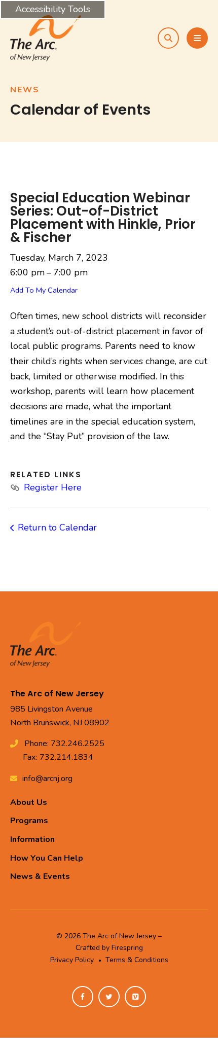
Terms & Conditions (136, 960)
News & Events (40, 876)
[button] (168, 38)
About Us (28, 802)
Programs (29, 820)
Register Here (53, 487)
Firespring (127, 947)
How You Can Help (46, 858)
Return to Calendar (57, 527)
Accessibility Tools (52, 9)
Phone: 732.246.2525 (64, 743)
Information (32, 839)
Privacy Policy (72, 960)
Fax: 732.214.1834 (58, 757)
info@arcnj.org (47, 778)
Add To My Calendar (44, 290)
